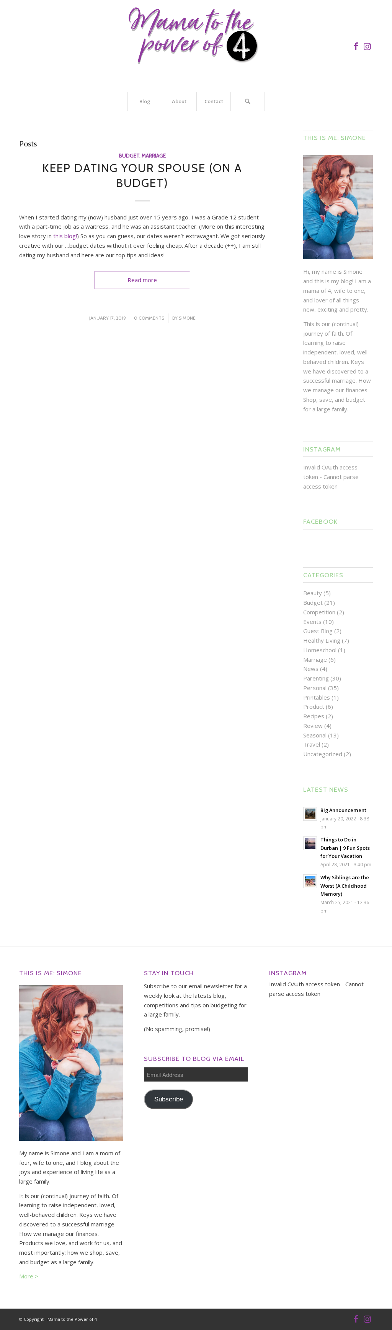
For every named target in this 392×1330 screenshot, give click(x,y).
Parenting (316, 678)
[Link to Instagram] (367, 46)
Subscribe (168, 1099)
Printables (316, 697)
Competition (319, 612)
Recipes (313, 716)
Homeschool (319, 650)
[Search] (247, 101)
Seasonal (315, 735)
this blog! (65, 236)
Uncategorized (322, 754)
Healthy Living (321, 640)
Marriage (154, 156)
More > (28, 1276)
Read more (142, 280)
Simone (187, 318)
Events (312, 621)
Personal (315, 688)
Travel (311, 744)
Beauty (312, 593)
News (310, 668)
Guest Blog (318, 631)
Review (313, 725)
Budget (129, 156)
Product (313, 706)
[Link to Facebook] (355, 46)
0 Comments (149, 318)
